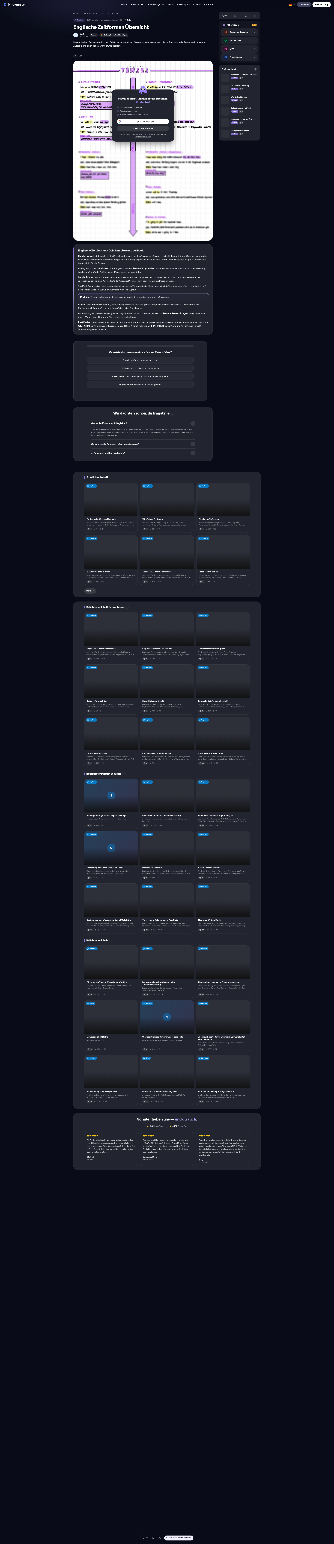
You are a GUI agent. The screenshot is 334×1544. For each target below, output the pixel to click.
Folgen (93, 35)
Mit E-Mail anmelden (144, 128)
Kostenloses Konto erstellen (178, 1538)
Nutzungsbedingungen (155, 135)
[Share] (245, 16)
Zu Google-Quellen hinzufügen (115, 35)
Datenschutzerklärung (143, 137)
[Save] (235, 16)
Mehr (88, 591)
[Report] (255, 16)
